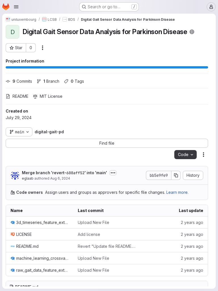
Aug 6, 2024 (60, 178)
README (20, 96)
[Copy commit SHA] (176, 175)
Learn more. (177, 192)
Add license (89, 234)
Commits (22, 81)
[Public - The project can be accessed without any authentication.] (192, 32)
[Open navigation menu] (16, 6)
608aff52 (75, 172)
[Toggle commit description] (113, 172)
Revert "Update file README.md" (107, 246)
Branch (51, 81)
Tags (77, 81)
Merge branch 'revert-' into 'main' (64, 172)
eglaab (27, 178)
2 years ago (192, 222)
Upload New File (93, 222)
